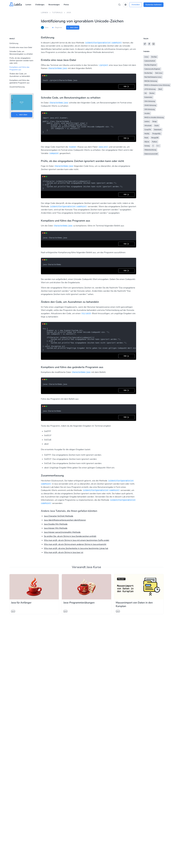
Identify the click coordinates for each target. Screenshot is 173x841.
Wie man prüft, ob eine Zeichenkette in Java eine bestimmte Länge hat (76, 548)
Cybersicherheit (150, 61)
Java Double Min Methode (56, 524)
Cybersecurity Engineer (152, 69)
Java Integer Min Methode (55, 528)
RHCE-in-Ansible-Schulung (154, 117)
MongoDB (154, 138)
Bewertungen (54, 4)
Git (146, 93)
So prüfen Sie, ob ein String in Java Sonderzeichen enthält (70, 536)
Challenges (39, 4)
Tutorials (57, 12)
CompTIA (148, 130)
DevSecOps (148, 73)
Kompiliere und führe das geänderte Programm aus (19, 81)
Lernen (28, 4)
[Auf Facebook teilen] (149, 43)
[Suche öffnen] (119, 4)
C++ (158, 146)
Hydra (157, 126)
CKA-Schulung (150, 101)
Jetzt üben (74, 27)
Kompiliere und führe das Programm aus (19, 68)
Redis (146, 138)
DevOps (154, 57)
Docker (152, 93)
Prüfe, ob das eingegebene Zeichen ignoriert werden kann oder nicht (21, 60)
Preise (66, 4)
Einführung (13, 43)
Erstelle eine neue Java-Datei (20, 47)
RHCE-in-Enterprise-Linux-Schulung (157, 85)
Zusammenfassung (17, 87)
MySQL (147, 134)
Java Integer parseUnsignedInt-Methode (62, 532)
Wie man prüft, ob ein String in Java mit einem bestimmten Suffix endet (76, 540)
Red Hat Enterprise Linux (153, 77)
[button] (125, 4)
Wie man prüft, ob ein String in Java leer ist (63, 552)
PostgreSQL (156, 134)
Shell (160, 89)
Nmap (154, 121)
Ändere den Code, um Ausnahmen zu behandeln (19, 74)
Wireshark (148, 126)
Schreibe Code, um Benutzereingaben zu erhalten (21, 52)
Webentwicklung (150, 150)
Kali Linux (158, 73)
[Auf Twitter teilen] (145, 43)
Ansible (147, 113)
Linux (146, 57)
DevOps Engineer (150, 65)
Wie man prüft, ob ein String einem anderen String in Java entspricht (75, 544)
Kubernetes (148, 97)
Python (154, 142)
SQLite (147, 142)
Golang (147, 146)
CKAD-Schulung (150, 105)
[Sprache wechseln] (125, 4)
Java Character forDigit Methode (58, 516)
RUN (125, 86)
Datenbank (157, 130)
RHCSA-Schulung (151, 81)
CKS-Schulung (150, 109)
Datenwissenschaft (151, 154)
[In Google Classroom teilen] (153, 43)
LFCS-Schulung (150, 89)
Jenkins (147, 121)
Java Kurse (93, 567)
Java (69, 12)
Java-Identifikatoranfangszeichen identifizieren (65, 520)
